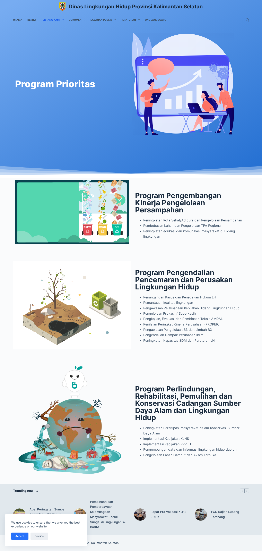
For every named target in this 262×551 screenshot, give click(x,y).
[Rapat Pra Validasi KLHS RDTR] (140, 514)
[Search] (247, 20)
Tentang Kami (50, 19)
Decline (39, 536)
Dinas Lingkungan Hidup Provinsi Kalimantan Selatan (136, 6)
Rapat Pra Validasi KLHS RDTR (168, 514)
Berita (31, 19)
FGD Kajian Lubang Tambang (225, 514)
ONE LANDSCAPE (155, 19)
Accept (19, 536)
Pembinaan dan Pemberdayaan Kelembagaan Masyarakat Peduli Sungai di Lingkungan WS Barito (109, 514)
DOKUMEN (75, 19)
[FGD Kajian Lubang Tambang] (201, 514)
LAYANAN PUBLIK (101, 19)
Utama (17, 19)
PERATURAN (128, 19)
